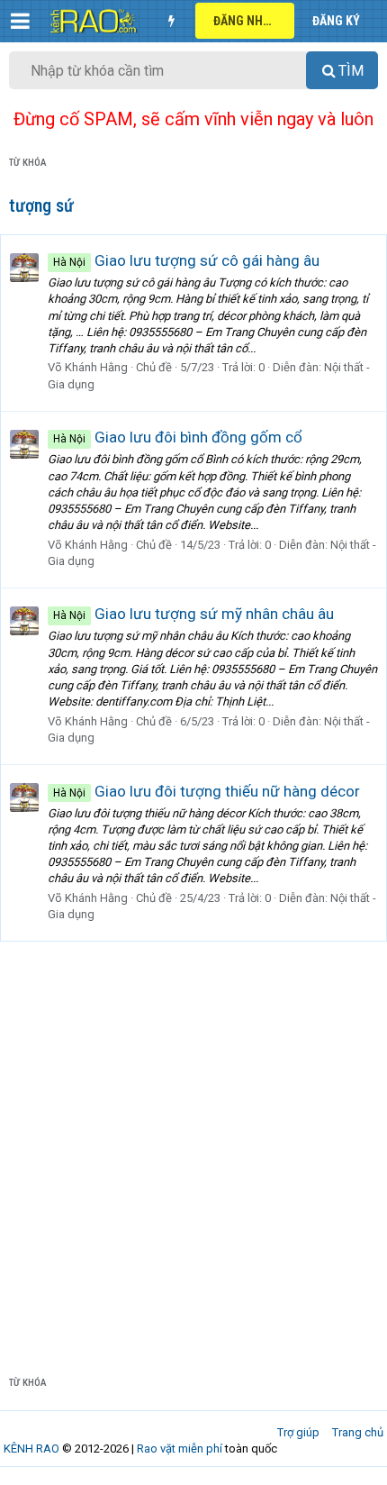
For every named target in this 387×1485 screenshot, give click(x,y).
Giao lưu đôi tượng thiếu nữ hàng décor (206, 791)
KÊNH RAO (31, 1448)
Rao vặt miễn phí (179, 1448)
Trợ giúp (298, 1432)
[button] (20, 21)
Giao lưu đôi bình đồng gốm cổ (177, 437)
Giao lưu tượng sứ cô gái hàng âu (186, 260)
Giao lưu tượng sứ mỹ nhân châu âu (193, 614)
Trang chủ (357, 1432)
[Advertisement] (193, 1144)
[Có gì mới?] (171, 21)
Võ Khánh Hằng (88, 367)
